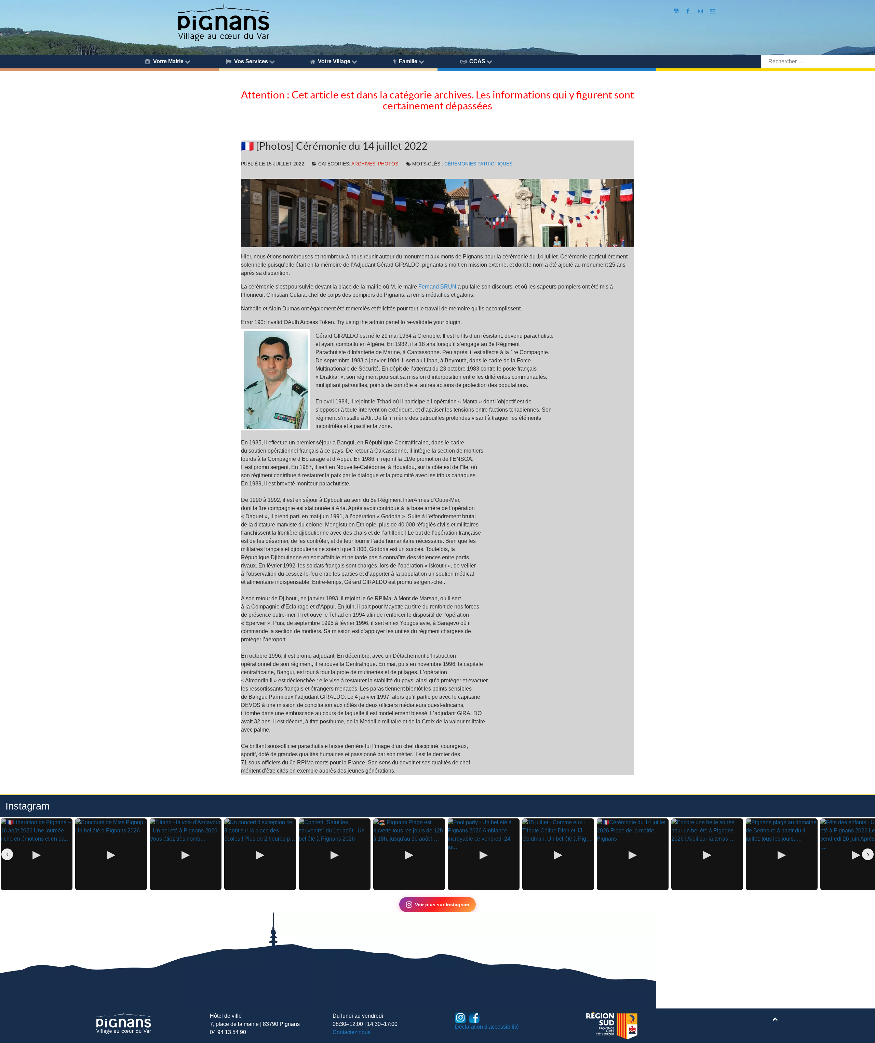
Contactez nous (352, 1032)
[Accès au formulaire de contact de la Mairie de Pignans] (712, 11)
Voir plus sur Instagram (442, 904)
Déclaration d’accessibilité (487, 1027)
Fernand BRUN (437, 287)
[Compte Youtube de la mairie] (677, 11)
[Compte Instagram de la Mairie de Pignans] (701, 11)
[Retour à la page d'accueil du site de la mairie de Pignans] (223, 21)
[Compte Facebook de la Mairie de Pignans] (688, 11)
